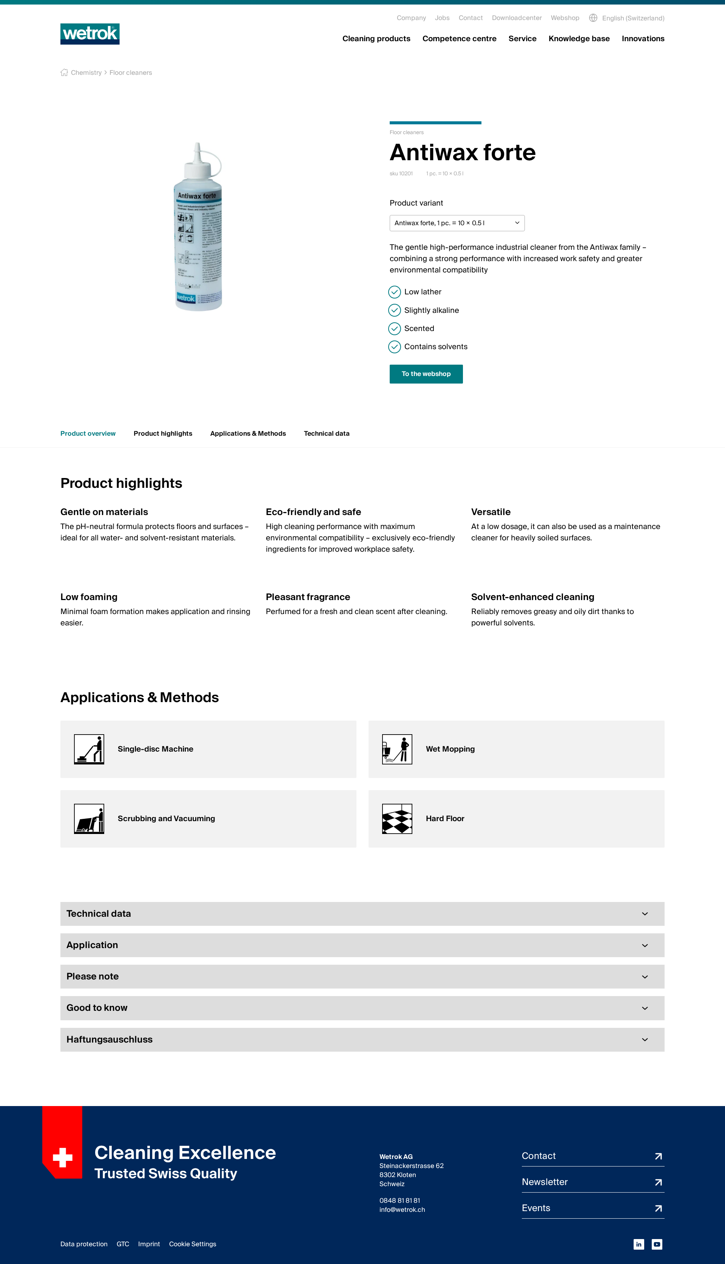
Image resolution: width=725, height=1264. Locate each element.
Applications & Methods (248, 433)
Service (523, 38)
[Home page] (90, 34)
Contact (471, 17)
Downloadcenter (517, 17)
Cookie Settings (192, 1244)
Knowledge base (579, 38)
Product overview (88, 433)
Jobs (442, 17)
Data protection (84, 1244)
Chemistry (86, 72)
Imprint (149, 1244)
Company (411, 17)
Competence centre (460, 38)
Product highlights (163, 433)
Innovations (643, 38)
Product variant (416, 203)
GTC (123, 1244)
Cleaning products (376, 39)
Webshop (565, 17)
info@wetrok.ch (402, 1209)
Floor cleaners (131, 72)
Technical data (327, 433)
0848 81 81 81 (399, 1200)
